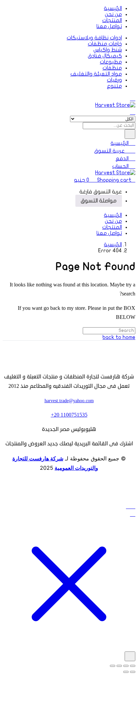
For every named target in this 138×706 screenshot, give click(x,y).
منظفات (112, 68)
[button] (104, 180)
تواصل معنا (109, 26)
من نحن (113, 14)
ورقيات (114, 80)
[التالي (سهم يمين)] (126, 672)
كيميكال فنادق (105, 56)
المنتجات (112, 20)
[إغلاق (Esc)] (112, 666)
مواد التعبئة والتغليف (96, 74)
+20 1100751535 (69, 415)
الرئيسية (113, 8)
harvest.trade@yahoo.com (69, 401)
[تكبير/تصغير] (132, 666)
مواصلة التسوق (99, 200)
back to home (118, 337)
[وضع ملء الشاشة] (126, 666)
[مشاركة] (119, 666)
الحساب (121, 166)
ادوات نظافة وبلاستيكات (94, 37)
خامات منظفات (105, 44)
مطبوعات (111, 62)
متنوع (114, 86)
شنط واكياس (107, 50)
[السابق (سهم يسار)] (132, 672)
